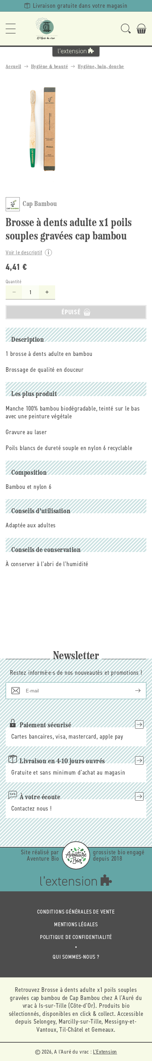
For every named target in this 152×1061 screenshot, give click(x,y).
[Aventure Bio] (76, 855)
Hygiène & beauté (49, 66)
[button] (11, 29)
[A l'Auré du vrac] (46, 28)
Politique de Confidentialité (76, 937)
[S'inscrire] (132, 691)
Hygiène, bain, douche (101, 66)
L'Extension (105, 1051)
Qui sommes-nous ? (76, 956)
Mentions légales (76, 924)
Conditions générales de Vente (76, 911)
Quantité (14, 281)
